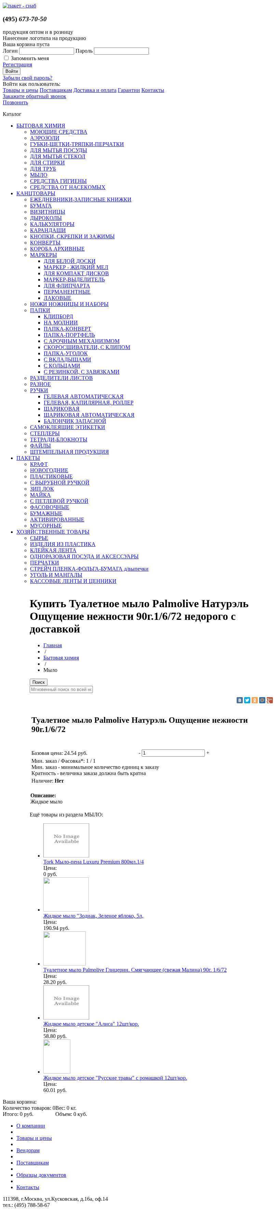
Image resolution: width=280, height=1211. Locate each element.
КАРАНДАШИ (48, 230)
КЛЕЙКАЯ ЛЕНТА (53, 550)
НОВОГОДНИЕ (49, 470)
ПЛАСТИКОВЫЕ (51, 476)
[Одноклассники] (255, 700)
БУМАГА (41, 206)
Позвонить (15, 102)
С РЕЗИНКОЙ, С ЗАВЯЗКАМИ (82, 372)
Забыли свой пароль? (27, 78)
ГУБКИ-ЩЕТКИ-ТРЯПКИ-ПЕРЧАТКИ (77, 144)
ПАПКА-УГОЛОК (66, 353)
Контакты (152, 90)
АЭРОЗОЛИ (44, 138)
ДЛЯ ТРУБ (43, 169)
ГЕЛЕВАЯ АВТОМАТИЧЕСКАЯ (84, 396)
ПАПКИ (40, 310)
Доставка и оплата (94, 90)
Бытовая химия (61, 658)
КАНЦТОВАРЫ (35, 193)
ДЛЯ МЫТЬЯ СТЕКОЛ (57, 156)
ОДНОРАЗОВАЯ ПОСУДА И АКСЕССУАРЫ (84, 556)
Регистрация (17, 64)
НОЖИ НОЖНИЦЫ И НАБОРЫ (69, 304)
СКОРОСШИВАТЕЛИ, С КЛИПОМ (87, 347)
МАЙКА (40, 495)
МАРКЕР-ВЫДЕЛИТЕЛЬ (74, 279)
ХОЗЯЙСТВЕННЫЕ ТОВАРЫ (52, 532)
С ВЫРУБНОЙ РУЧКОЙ (59, 482)
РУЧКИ (39, 390)
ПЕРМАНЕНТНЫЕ (67, 292)
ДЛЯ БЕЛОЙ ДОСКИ (70, 261)
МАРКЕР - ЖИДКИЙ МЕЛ (76, 267)
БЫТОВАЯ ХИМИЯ (40, 126)
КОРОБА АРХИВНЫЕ (57, 249)
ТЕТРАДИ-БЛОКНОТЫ (58, 439)
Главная (52, 645)
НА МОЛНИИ (61, 322)
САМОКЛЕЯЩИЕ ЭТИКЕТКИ (67, 427)
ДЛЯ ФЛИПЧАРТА (67, 286)
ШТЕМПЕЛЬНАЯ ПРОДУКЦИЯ (69, 452)
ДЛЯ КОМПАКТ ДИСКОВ (76, 273)
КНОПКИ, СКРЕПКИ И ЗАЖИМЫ (72, 236)
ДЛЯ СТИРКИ (47, 162)
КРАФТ (39, 464)
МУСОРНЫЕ (46, 526)
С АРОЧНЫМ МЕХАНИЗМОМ (82, 341)
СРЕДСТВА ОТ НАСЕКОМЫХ (68, 187)
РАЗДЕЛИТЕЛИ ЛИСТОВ (61, 378)
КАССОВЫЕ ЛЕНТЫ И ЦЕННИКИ (73, 581)
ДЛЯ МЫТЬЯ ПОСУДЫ (58, 150)
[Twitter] (247, 700)
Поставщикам (56, 90)
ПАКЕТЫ (28, 458)
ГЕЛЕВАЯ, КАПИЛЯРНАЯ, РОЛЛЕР (89, 402)
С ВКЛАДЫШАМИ (67, 359)
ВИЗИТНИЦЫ (47, 212)
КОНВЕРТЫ (45, 242)
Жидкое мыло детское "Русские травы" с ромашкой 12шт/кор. (115, 1078)
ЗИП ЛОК (42, 489)
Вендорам (28, 1150)
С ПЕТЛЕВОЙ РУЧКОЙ (59, 501)
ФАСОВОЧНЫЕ (49, 507)
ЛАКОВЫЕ (57, 298)
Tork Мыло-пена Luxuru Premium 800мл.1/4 (93, 862)
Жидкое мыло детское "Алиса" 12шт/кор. (91, 1024)
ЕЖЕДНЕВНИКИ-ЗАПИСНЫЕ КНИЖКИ (80, 199)
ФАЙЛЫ (40, 446)
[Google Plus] (270, 700)
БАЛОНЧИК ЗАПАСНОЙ (75, 421)
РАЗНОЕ (40, 384)
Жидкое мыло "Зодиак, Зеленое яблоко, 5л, (93, 916)
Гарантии (129, 90)
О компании (30, 1126)
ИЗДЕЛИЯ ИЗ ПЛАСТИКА (63, 544)
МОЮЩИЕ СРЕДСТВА (58, 132)
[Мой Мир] (262, 700)
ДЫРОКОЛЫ (46, 218)
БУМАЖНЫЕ (46, 513)
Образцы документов (41, 1175)
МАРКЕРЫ (43, 255)
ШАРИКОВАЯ (62, 409)
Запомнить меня (30, 58)
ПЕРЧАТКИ (44, 562)
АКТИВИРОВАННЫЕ (57, 519)
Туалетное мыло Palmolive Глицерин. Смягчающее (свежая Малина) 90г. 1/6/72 (135, 970)
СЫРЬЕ (39, 538)
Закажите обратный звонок (34, 96)
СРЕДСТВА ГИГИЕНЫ (58, 181)
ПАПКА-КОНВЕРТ (67, 329)
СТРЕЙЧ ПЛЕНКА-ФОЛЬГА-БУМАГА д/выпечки (89, 569)
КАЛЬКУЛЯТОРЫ (52, 224)
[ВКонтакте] (240, 700)
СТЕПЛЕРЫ (45, 433)
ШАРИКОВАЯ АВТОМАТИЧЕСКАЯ (89, 415)
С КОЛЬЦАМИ (62, 366)
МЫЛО (38, 175)
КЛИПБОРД (58, 316)
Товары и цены (20, 90)
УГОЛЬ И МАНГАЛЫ (56, 575)
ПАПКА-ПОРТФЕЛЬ (69, 335)
